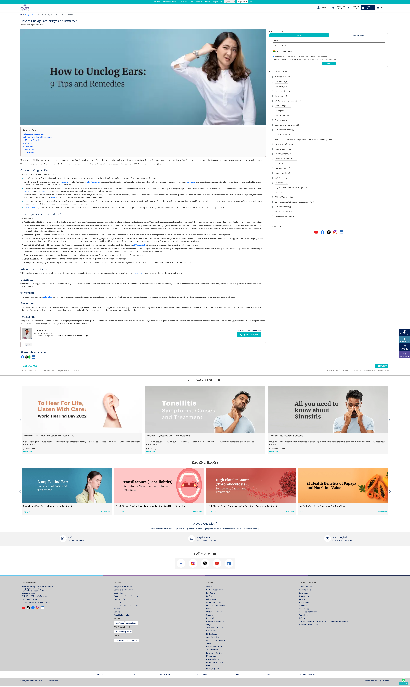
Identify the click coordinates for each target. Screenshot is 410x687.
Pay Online (183, 2)
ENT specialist (139, 245)
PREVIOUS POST (30, 366)
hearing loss (29, 191)
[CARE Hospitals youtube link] (24, 607)
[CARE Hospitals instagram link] (38, 607)
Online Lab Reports (196, 2)
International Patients (170, 2)
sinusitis (65, 182)
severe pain (139, 273)
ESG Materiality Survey (123, 632)
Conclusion (29, 152)
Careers (207, 2)
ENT (34, 14)
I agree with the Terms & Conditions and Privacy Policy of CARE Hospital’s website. (300, 56)
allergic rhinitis (93, 182)
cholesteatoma (32, 208)
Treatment (29, 146)
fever (53, 197)
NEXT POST (382, 366)
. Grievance (385, 681)
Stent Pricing (119, 623)
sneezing (191, 182)
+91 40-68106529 (250, 335)
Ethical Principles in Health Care (126, 640)
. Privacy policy (375, 681)
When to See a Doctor (34, 140)
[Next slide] (389, 420)
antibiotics (47, 297)
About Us (157, 2)
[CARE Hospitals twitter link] (29, 607)
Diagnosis (29, 143)
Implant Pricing (131, 623)
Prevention (29, 149)
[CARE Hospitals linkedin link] (43, 607)
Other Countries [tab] (358, 35)
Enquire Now (217, 2)
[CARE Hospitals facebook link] (33, 607)
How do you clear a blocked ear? (38, 137)
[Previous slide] (20, 420)
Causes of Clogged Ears (34, 134)
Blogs (27, 14)
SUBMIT (328, 63)
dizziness (41, 191)
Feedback (366, 681)
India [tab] (299, 35)
